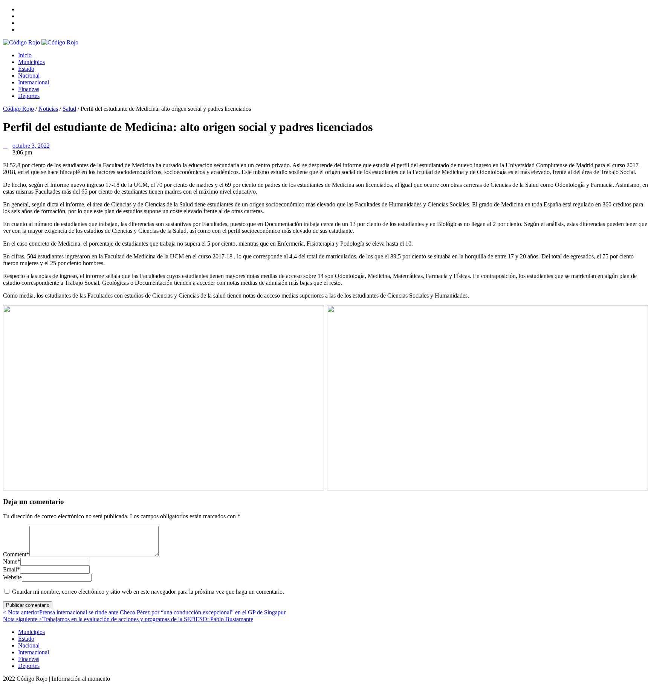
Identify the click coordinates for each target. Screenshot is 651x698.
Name (11, 561)
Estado (26, 69)
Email (11, 569)
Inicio (25, 55)
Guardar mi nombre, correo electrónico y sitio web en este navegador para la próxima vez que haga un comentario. (148, 591)
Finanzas (28, 89)
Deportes (29, 96)
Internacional (33, 82)
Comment (16, 554)
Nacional (29, 75)
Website (12, 577)
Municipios (31, 62)
